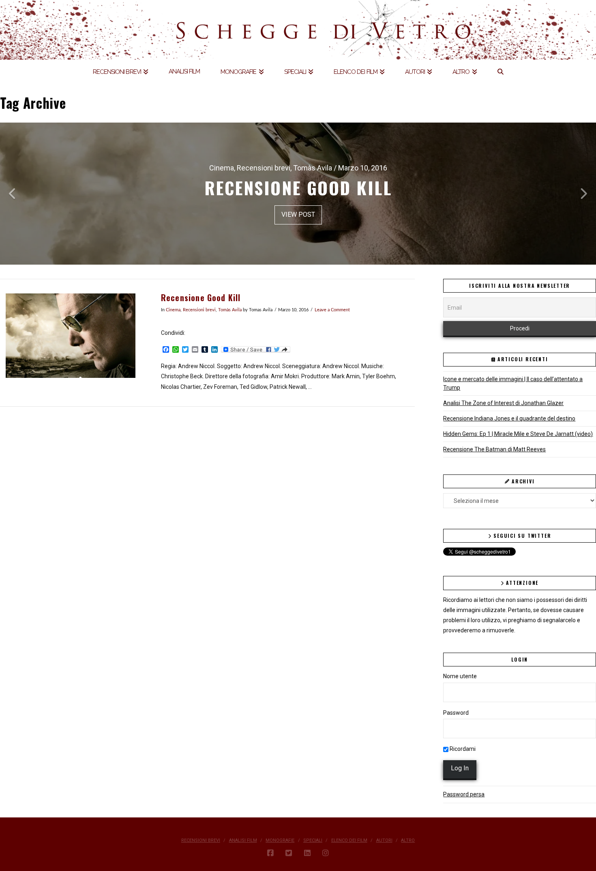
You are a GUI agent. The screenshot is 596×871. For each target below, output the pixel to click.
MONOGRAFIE (280, 840)
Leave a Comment (332, 310)
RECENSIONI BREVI (200, 840)
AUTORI (384, 840)
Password (456, 712)
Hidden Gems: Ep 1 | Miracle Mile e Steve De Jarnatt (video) (518, 434)
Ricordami (462, 749)
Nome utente (460, 676)
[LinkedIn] (307, 853)
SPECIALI (312, 840)
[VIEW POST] (70, 335)
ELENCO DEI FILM (349, 840)
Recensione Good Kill (201, 298)
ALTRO (408, 840)
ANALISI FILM (243, 840)
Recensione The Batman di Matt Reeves (494, 449)
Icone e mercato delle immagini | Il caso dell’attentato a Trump (513, 383)
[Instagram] (325, 853)
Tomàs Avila (230, 310)
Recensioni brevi (199, 310)
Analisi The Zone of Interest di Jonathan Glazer (503, 403)
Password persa (464, 794)
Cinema (173, 310)
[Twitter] (288, 853)
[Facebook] (270, 853)
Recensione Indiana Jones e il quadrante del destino (509, 418)
